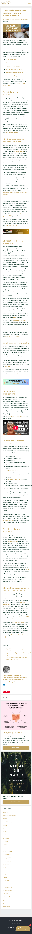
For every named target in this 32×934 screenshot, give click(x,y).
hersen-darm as (7, 887)
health (4, 884)
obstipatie (18, 19)
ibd (3, 900)
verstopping (24, 19)
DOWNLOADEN (16, 802)
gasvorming (6, 880)
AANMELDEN (16, 748)
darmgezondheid (7, 851)
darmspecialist (7, 858)
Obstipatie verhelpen (12, 76)
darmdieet (5, 841)
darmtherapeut (7, 861)
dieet (4, 874)
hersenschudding (7, 890)
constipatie (6, 19)
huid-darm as (6, 897)
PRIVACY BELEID (16, 924)
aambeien (5, 812)
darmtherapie (6, 864)
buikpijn (5, 831)
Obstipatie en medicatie (13, 66)
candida (5, 835)
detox (4, 867)
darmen (12, 19)
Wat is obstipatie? (11, 59)
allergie (5, 818)
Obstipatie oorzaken (12, 63)
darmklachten (6, 854)
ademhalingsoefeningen (9, 815)
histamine (5, 893)
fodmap (5, 877)
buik (4, 828)
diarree (5, 871)
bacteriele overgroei (8, 822)
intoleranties (6, 906)
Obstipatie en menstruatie (14, 69)
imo (4, 903)
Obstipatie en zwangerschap (14, 72)
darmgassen (6, 848)
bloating (5, 825)
